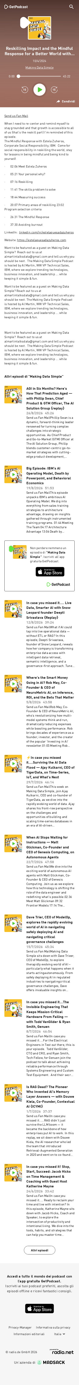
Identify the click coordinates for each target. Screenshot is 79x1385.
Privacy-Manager (20, 1327)
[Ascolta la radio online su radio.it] (62, 1351)
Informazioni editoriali (29, 1334)
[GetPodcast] (16, 6)
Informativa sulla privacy (53, 1327)
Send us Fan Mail (16, 116)
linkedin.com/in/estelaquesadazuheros (46, 232)
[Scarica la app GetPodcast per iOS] (50, 572)
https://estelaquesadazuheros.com (41, 240)
